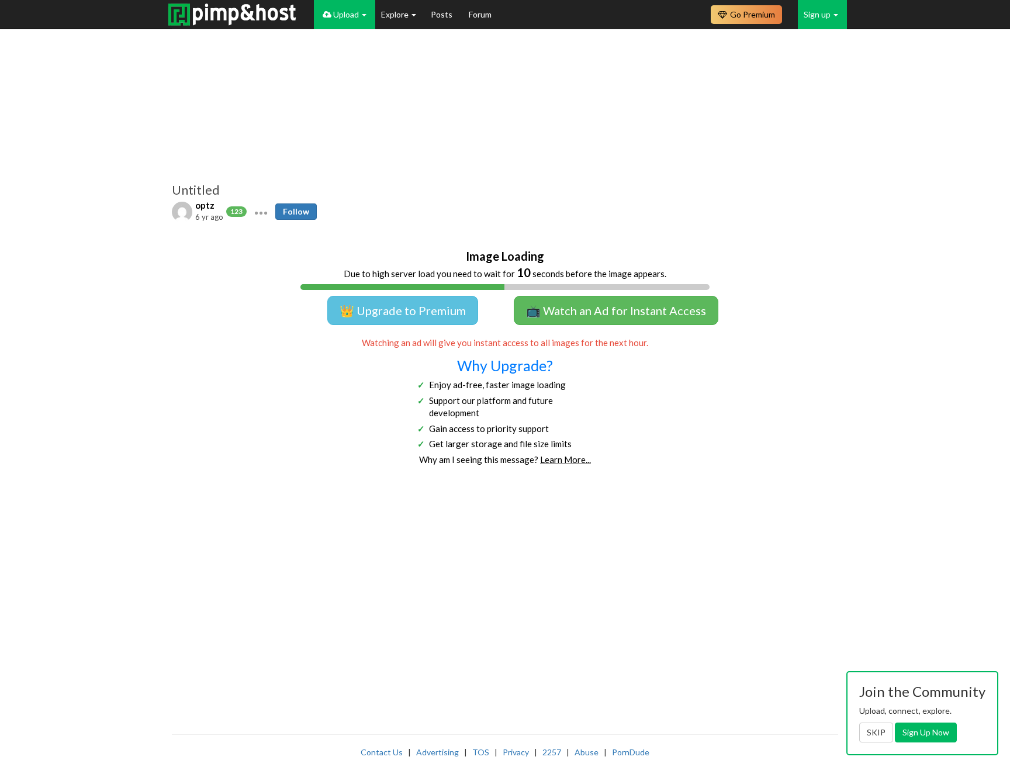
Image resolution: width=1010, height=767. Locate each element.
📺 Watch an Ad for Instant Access (616, 310)
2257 (551, 752)
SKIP (876, 732)
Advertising (437, 752)
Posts (442, 14)
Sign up (818, 14)
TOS (480, 752)
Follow (296, 211)
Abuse (587, 752)
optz (205, 205)
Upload (346, 14)
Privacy (516, 752)
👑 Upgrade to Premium (403, 310)
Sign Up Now (925, 732)
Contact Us (382, 752)
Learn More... (565, 459)
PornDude (630, 752)
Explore (395, 14)
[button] (261, 212)
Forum (480, 14)
